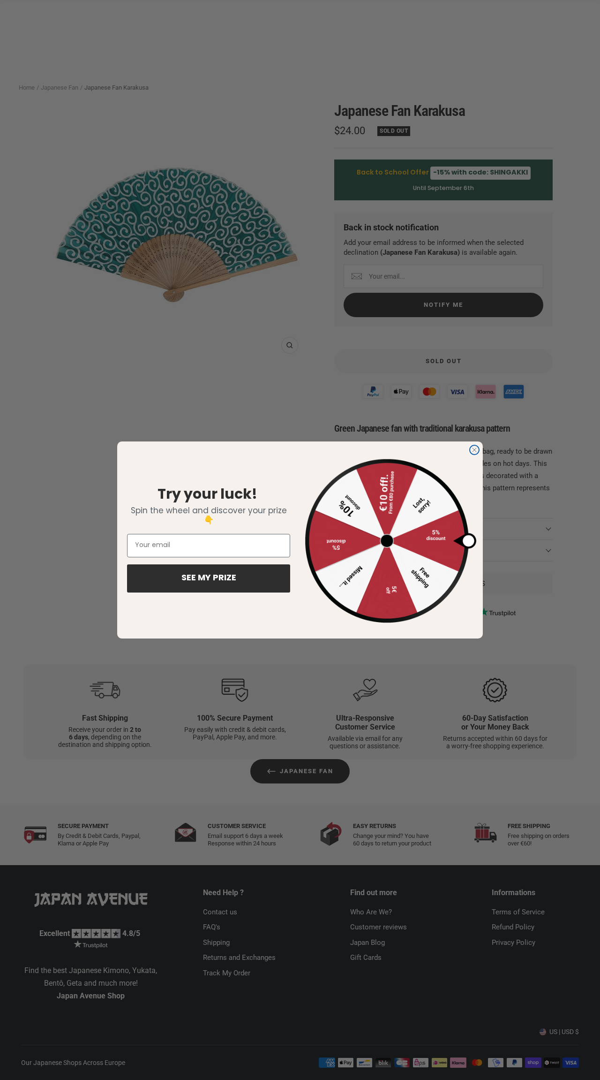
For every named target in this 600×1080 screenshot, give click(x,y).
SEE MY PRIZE (208, 578)
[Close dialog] (474, 450)
